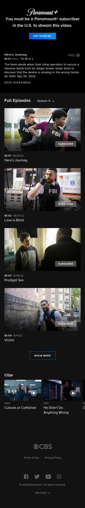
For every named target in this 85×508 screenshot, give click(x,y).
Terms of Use (31, 458)
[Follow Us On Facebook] (26, 476)
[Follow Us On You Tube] (48, 476)
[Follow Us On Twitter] (37, 476)
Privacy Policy (53, 458)
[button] (22, 397)
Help (71, 55)
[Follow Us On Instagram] (59, 476)
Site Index (41, 493)
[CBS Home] (42, 446)
